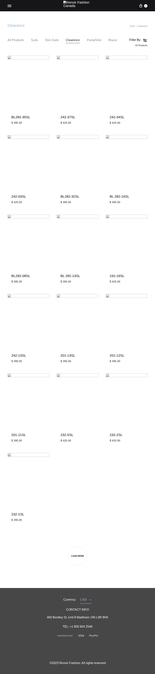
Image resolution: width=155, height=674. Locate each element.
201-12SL (117, 355)
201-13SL (67, 355)
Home (132, 26)
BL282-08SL (20, 276)
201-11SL (18, 435)
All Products (16, 40)
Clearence (73, 40)
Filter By (134, 39)
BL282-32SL (69, 196)
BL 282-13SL (70, 276)
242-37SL (67, 117)
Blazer (112, 40)
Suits (34, 40)
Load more (77, 556)
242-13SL (18, 355)
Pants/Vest (94, 40)
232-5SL (66, 435)
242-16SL (117, 276)
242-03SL (18, 196)
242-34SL (117, 117)
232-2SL (116, 435)
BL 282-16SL (119, 196)
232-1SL (17, 514)
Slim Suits (52, 40)
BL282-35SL (20, 117)
